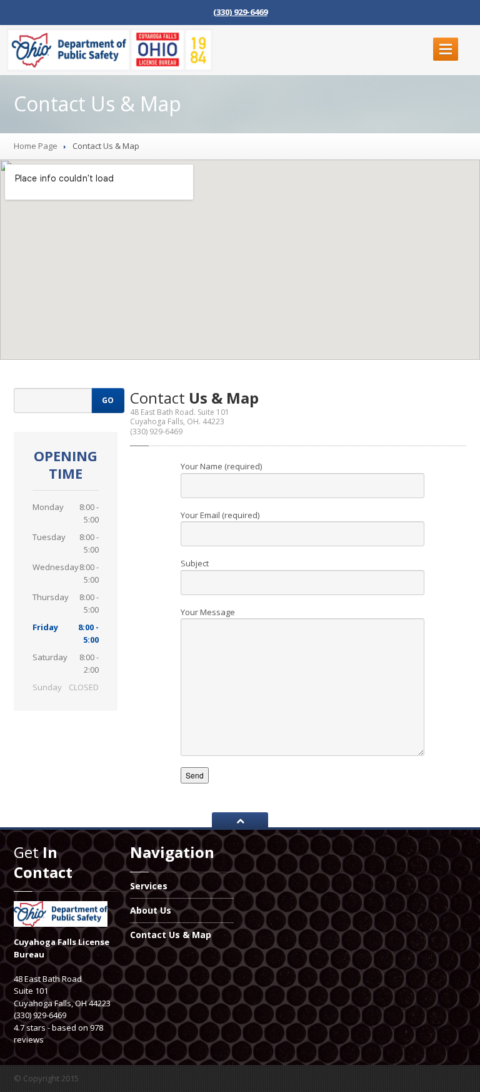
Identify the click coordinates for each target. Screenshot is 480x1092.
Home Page (36, 145)
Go (108, 400)
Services (149, 887)
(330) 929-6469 (240, 12)
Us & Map (170, 935)
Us (150, 910)
